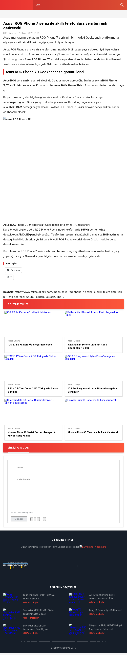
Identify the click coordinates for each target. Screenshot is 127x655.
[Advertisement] (42, 13)
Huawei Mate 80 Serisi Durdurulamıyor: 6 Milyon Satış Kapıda (32, 434)
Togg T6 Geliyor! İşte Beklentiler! (105, 610)
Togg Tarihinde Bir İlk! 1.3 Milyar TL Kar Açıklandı (39, 597)
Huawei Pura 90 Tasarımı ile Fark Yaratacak (93, 432)
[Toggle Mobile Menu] (27, 4)
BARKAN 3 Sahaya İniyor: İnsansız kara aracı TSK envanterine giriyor (102, 596)
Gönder (19, 518)
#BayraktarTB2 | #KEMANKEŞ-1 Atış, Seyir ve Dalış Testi (105, 627)
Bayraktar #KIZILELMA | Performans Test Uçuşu (35, 627)
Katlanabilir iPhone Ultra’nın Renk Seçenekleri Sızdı (87, 346)
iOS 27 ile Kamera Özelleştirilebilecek (30, 344)
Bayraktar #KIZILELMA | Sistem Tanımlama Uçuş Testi (39, 612)
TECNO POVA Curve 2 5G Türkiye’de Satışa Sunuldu (33, 390)
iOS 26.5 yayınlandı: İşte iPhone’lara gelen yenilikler (92, 390)
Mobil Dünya (14, 341)
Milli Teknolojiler (31, 602)
